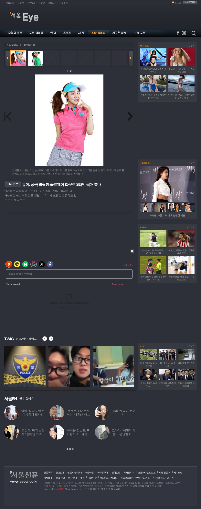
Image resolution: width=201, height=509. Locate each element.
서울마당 (89, 472)
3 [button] (73, 449)
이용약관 (92, 477)
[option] (25, 365)
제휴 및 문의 (164, 472)
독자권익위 (128, 472)
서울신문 (10, 3)
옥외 (79, 472)
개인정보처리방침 (108, 477)
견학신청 (115, 472)
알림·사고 (60, 477)
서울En (41, 3)
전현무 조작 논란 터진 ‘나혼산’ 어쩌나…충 (78, 414)
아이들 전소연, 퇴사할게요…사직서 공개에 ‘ (78, 434)
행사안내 (72, 477)
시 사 (142, 346)
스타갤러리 (12, 45)
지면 (67, 472)
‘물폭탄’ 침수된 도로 (186, 363)
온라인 (73, 472)
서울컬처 (63, 3)
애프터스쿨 (29, 45)
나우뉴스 (31, 3)
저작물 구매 (102, 472)
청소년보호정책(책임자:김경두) (135, 477)
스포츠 (143, 227)
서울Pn (20, 3)
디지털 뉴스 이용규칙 (163, 477)
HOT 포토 (144, 45)
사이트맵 (178, 472)
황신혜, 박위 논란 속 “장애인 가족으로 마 (33, 434)
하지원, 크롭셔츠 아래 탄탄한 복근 (167, 215)
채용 (82, 477)
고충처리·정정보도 (146, 472)
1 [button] (67, 449)
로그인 (178, 2)
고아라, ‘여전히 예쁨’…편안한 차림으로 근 (123, 434)
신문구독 (48, 472)
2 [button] (70, 449)
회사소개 (48, 477)
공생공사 (52, 3)
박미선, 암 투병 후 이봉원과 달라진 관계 (33, 414)
